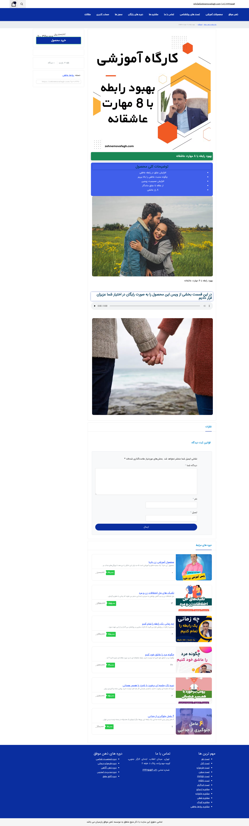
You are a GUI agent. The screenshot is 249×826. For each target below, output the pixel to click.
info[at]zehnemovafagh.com (207, 4)
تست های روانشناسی (190, 14)
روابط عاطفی (68, 75)
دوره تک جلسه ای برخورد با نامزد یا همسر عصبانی (148, 685)
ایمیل (193, 512)
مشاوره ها (153, 14)
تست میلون (204, 772)
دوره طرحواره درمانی (107, 764)
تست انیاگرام (203, 785)
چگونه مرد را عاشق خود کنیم (159, 655)
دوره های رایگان (135, 14)
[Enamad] (53, 762)
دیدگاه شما (191, 466)
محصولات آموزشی (214, 14)
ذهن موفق (233, 14)
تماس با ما (169, 14)
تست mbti (204, 781)
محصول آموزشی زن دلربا (161, 562)
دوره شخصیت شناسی (106, 759)
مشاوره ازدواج (203, 789)
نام (195, 499)
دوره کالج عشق (110, 776)
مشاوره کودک (203, 802)
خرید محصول (58, 40)
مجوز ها (118, 14)
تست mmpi (203, 776)
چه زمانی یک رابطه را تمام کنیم (158, 624)
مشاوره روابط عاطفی (200, 807)
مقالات (87, 14)
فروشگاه (200, 25)
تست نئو (205, 759)
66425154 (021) (228, 4)
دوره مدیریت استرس (107, 772)
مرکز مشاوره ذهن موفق (210, 25)
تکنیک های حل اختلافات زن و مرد (156, 593)
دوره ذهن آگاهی (109, 768)
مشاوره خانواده (203, 794)
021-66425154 (150, 770)
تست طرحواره (203, 768)
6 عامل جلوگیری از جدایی (161, 716)
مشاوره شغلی (203, 798)
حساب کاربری (102, 14)
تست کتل (205, 764)
